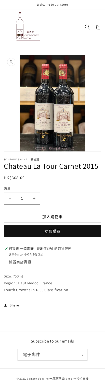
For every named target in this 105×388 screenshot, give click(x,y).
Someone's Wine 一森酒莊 (44, 378)
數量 (7, 188)
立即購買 (52, 231)
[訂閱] (81, 355)
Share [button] (14, 305)
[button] (6, 27)
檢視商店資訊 (20, 262)
